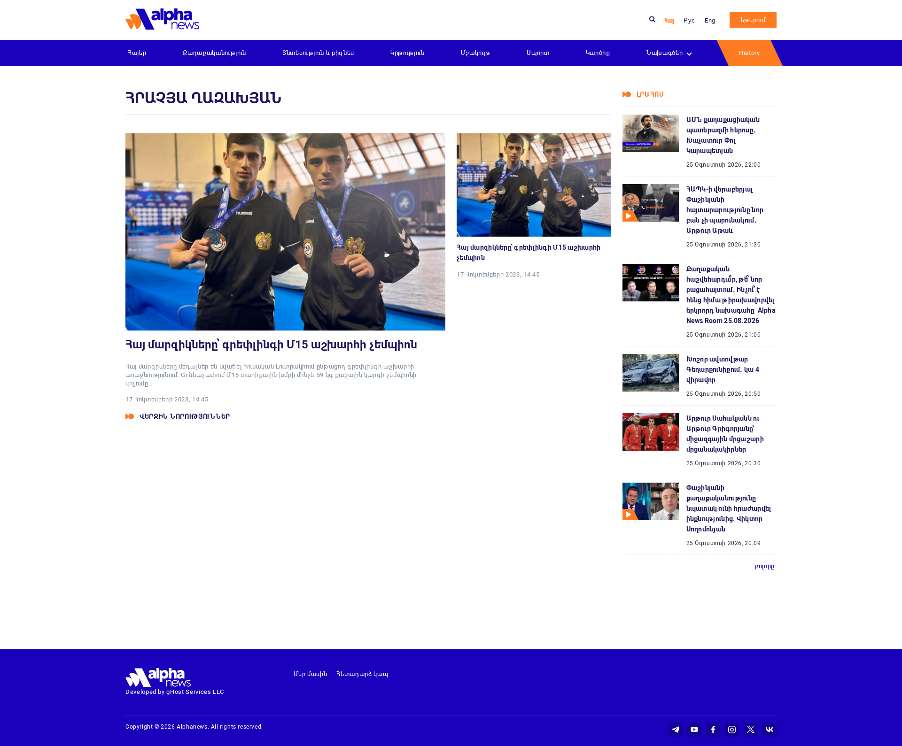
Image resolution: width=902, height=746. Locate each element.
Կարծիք (598, 52)
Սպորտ (538, 52)
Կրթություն (407, 52)
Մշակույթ (475, 52)
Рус (689, 20)
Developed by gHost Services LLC (174, 691)
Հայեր (137, 52)
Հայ (668, 20)
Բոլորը (765, 565)
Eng (710, 20)
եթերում (753, 19)
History (749, 52)
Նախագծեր (664, 52)
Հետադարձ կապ (362, 673)
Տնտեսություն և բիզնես (318, 52)
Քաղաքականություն (214, 52)
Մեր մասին (310, 673)
